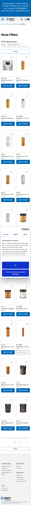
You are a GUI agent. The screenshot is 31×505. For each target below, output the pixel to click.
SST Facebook (5, 490)
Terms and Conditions (21, 481)
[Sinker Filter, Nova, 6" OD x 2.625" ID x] (8, 65)
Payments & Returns (6, 470)
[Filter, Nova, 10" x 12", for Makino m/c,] (23, 217)
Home (2, 24)
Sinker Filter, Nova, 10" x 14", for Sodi (11, 422)
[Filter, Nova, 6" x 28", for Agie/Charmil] (23, 332)
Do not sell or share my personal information (15, 273)
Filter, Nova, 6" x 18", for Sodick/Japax (11, 155)
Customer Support (6, 466)
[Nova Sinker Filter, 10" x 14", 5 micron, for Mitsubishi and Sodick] (23, 370)
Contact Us (19, 468)
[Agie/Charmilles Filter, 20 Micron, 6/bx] (8, 217)
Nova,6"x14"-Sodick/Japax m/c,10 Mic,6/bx (13, 117)
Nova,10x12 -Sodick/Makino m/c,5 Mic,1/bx (13, 307)
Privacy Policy (19, 477)
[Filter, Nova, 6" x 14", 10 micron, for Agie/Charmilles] (23, 141)
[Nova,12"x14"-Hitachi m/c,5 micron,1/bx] (23, 408)
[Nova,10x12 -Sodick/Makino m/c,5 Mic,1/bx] (8, 293)
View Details (22, 352)
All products (9, 24)
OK (16, 265)
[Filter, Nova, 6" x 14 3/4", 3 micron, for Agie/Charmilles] (8, 370)
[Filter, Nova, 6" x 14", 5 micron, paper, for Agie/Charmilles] (8, 179)
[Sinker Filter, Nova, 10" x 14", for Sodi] (8, 408)
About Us (18, 466)
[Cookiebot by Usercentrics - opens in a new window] (22, 229)
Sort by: (3, 44)
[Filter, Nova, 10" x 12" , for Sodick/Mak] (23, 293)
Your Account (19, 475)
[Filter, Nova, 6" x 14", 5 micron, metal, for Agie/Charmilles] (23, 179)
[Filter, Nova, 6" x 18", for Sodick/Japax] (8, 141)
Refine (15, 51)
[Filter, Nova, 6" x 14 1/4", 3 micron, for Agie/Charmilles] (8, 332)
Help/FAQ (4, 468)
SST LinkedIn (5, 488)
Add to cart (7, 86)
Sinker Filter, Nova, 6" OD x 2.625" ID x (11, 79)
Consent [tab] (5, 234)
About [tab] (25, 234)
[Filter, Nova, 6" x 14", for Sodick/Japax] (23, 103)
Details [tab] (15, 234)
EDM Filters (15, 24)
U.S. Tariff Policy (20, 479)
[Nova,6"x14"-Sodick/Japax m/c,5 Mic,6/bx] (23, 65)
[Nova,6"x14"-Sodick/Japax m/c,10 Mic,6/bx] (8, 103)
